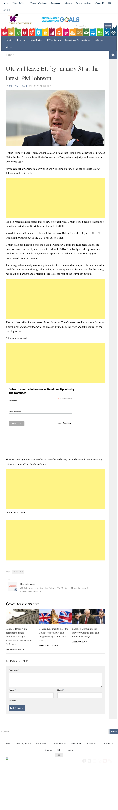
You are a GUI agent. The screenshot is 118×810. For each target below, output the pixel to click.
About (5, 3)
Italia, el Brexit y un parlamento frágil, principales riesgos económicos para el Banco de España (19, 636)
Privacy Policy (18, 3)
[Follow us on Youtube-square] (105, 761)
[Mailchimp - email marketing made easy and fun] (64, 424)
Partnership (55, 3)
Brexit (10, 55)
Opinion (9, 39)
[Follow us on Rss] (110, 761)
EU (21, 571)
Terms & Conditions (39, 3)
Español (6, 9)
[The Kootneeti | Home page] (22, 19)
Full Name (13, 401)
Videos (9, 46)
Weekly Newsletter (83, 3)
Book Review (36, 39)
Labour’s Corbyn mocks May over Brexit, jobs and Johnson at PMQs (85, 632)
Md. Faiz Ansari (18, 85)
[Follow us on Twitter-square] (89, 761)
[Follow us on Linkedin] (95, 761)
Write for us (41, 743)
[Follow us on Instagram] (100, 761)
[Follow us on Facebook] (84, 761)
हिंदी (58, 749)
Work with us (59, 743)
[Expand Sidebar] (113, 55)
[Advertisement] (55, 198)
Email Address (15, 412)
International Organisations (77, 39)
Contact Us (99, 3)
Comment (14, 670)
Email (60, 689)
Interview (21, 39)
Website (12, 700)
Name (12, 689)
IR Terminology (53, 39)
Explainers (98, 39)
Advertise (68, 3)
